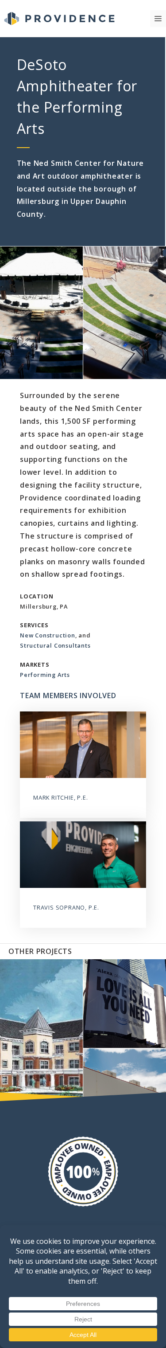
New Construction (47, 635)
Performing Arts (45, 675)
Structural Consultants (55, 645)
